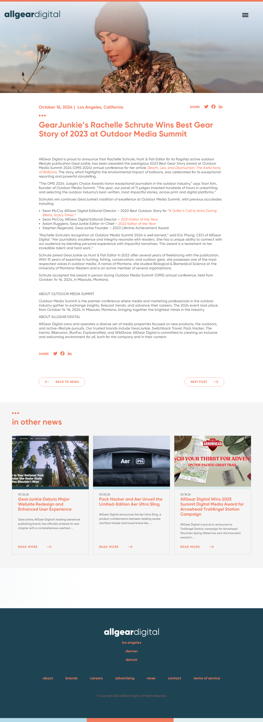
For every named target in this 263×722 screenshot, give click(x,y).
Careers (96, 678)
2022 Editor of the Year (137, 223)
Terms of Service (207, 678)
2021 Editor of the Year (139, 219)
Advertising (125, 678)
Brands (71, 678)
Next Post (199, 382)
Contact (174, 678)
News (151, 678)
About (48, 678)
